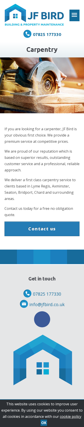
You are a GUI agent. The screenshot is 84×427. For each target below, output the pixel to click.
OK (43, 422)
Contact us (42, 229)
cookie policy (70, 416)
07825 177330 (47, 34)
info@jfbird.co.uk (47, 304)
